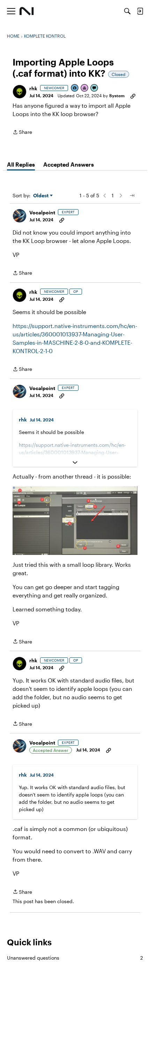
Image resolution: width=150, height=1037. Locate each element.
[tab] (21, 164)
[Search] (127, 11)
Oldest (41, 195)
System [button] (117, 95)
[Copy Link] (133, 95)
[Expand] (75, 462)
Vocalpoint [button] (42, 212)
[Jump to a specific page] (131, 195)
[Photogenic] (75, 88)
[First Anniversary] (85, 88)
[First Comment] (94, 88)
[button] (20, 92)
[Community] (27, 11)
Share (22, 132)
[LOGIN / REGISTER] (140, 11)
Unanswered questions (75, 958)
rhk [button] (33, 88)
